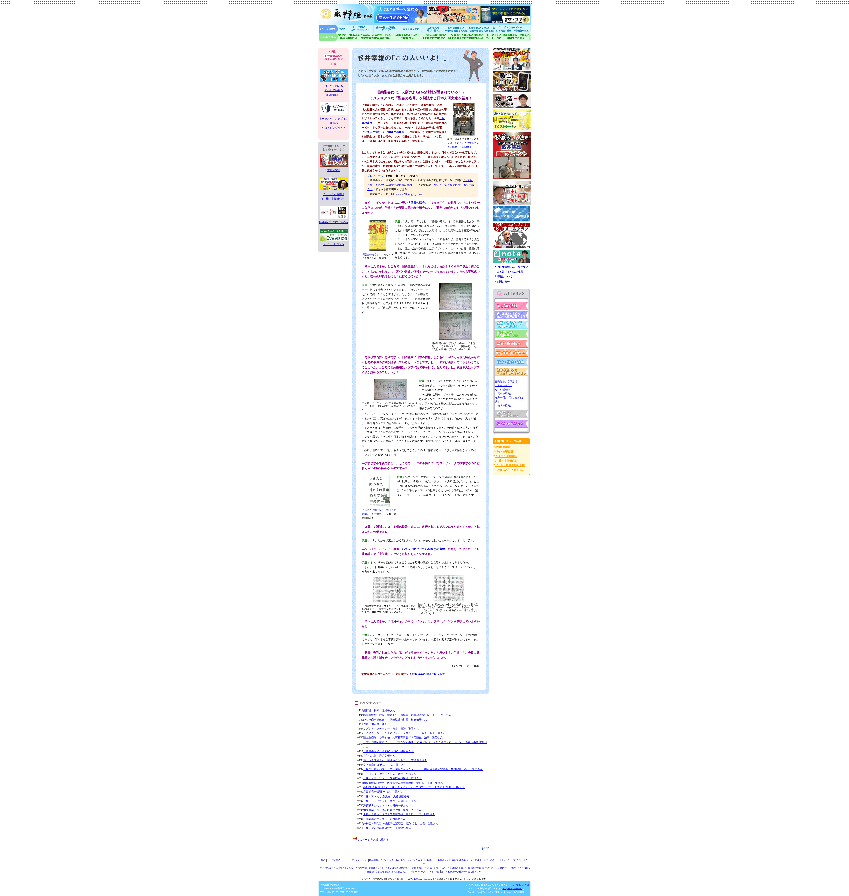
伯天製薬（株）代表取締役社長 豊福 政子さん (392, 809)
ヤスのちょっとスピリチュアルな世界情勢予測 (376, 37)
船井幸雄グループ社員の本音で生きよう (516, 37)
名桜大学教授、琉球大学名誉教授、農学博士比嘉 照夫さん (399, 814)
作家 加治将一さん (375, 724)
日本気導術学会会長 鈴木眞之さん (384, 819)
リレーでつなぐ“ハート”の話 (425, 871)
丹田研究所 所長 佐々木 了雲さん (382, 791)
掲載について (504, 276)
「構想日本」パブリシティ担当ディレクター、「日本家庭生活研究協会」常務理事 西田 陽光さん (423, 769)
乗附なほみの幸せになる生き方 (466, 37)
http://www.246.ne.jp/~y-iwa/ (406, 194)
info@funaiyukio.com (422, 879)
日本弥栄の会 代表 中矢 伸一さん (384, 764)
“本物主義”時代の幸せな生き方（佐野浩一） (487, 868)
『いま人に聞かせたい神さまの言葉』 (384, 132)
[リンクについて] (520, 884)
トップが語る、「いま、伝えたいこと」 (347, 860)
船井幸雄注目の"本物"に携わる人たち (456, 29)
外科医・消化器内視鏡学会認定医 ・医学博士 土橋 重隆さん (400, 823)
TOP (323, 860)
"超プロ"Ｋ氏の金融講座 (339, 37)
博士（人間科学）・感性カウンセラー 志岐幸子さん (395, 760)
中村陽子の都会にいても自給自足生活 (407, 37)
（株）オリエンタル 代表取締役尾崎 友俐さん (392, 778)
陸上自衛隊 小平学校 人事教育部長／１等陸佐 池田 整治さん (403, 737)
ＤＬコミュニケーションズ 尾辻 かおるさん (391, 773)
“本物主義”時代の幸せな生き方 (435, 37)
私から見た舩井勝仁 (433, 29)
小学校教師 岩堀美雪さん (379, 755)
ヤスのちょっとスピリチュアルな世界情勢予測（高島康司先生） (352, 868)
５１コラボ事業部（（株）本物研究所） (334, 196)
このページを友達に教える (373, 839)
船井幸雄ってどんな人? (387, 29)
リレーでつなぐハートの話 (493, 37)
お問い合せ (503, 281)
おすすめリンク (411, 29)
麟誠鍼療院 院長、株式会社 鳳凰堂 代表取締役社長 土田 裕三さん (407, 715)
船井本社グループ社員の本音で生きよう (461, 871)
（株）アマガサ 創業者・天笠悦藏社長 (386, 796)
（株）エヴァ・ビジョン (510, 469)
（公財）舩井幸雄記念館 (510, 465)
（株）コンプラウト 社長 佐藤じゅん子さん (391, 800)
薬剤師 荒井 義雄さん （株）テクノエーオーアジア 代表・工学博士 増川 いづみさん (414, 787)
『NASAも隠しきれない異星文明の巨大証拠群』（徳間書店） (463, 143)
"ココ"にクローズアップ (515, 29)
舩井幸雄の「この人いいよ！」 (490, 860)
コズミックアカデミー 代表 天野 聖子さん (391, 728)
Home (332, 29)
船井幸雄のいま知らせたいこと (360, 29)
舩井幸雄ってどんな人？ (381, 860)
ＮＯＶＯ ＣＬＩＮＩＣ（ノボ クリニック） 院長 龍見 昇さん (404, 733)
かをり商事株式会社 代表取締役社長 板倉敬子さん (395, 719)
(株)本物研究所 (504, 451)
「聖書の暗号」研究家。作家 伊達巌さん (388, 751)
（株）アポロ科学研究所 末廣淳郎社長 (387, 828)
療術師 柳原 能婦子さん (379, 710)
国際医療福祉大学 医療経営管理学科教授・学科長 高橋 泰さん (403, 782)
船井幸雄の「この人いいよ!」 (483, 29)
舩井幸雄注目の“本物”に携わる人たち (454, 860)
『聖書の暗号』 (418, 202)
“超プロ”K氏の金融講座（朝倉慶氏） (404, 868)
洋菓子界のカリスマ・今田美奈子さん (385, 805)
